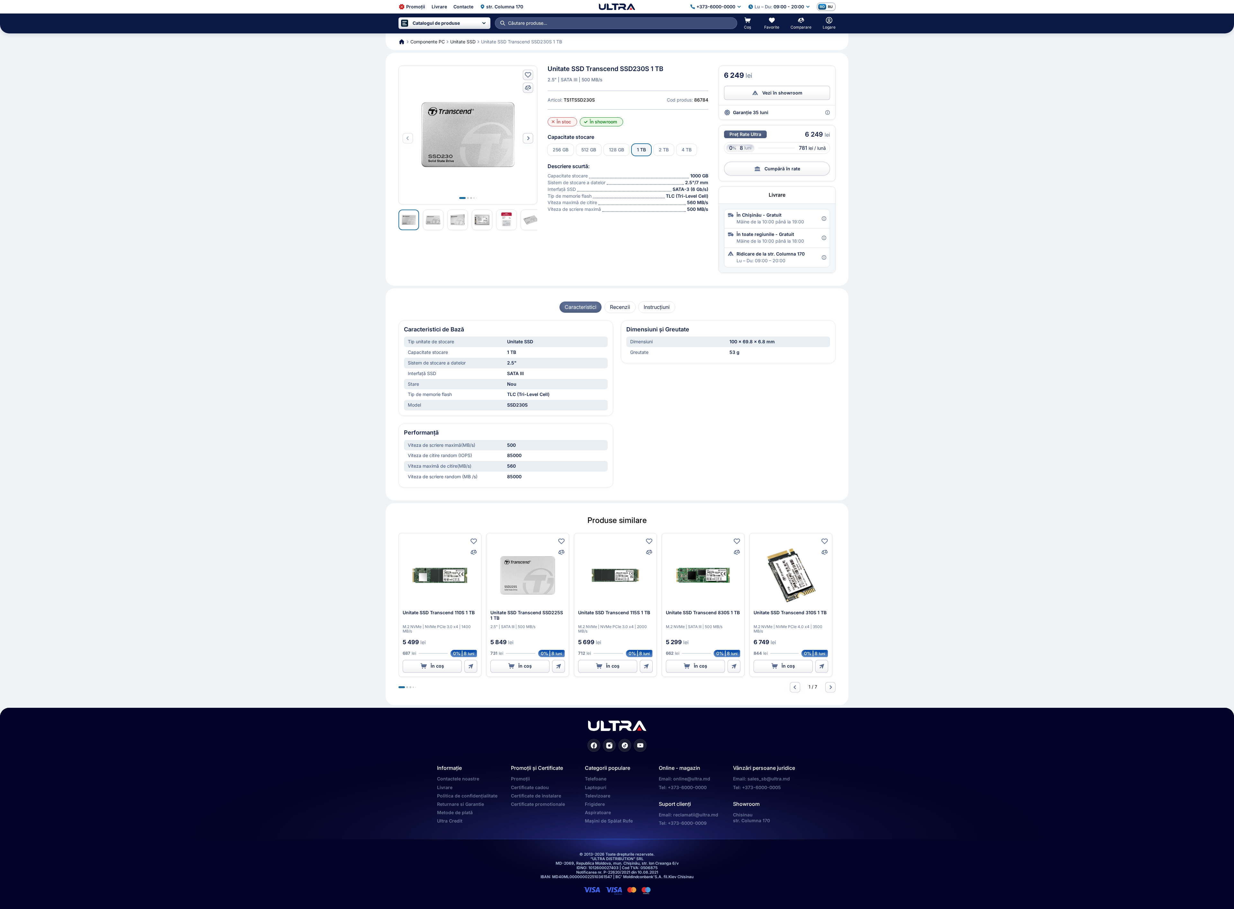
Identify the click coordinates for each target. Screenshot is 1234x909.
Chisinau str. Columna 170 (751, 817)
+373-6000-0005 (761, 787)
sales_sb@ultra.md (768, 778)
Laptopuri (595, 787)
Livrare (444, 787)
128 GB (616, 149)
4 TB (687, 149)
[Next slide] (528, 138)
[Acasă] (617, 7)
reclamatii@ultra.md (695, 814)
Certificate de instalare (536, 795)
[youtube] (640, 745)
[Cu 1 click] (470, 666)
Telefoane (595, 778)
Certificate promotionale (538, 804)
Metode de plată (455, 812)
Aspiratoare (598, 812)
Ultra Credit (449, 821)
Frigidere (595, 804)
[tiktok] (624, 745)
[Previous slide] (795, 687)
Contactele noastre (458, 778)
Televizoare (597, 795)
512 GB (588, 149)
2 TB (664, 149)
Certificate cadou (530, 787)
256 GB (560, 149)
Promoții (520, 778)
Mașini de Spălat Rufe (609, 821)
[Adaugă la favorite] (528, 75)
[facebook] (593, 745)
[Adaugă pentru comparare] (528, 88)
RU (830, 6)
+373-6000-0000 (687, 787)
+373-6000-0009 (687, 823)
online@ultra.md (691, 778)
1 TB (641, 149)
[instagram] (609, 745)
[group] (580, 307)
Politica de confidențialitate (467, 795)
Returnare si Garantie (460, 804)
